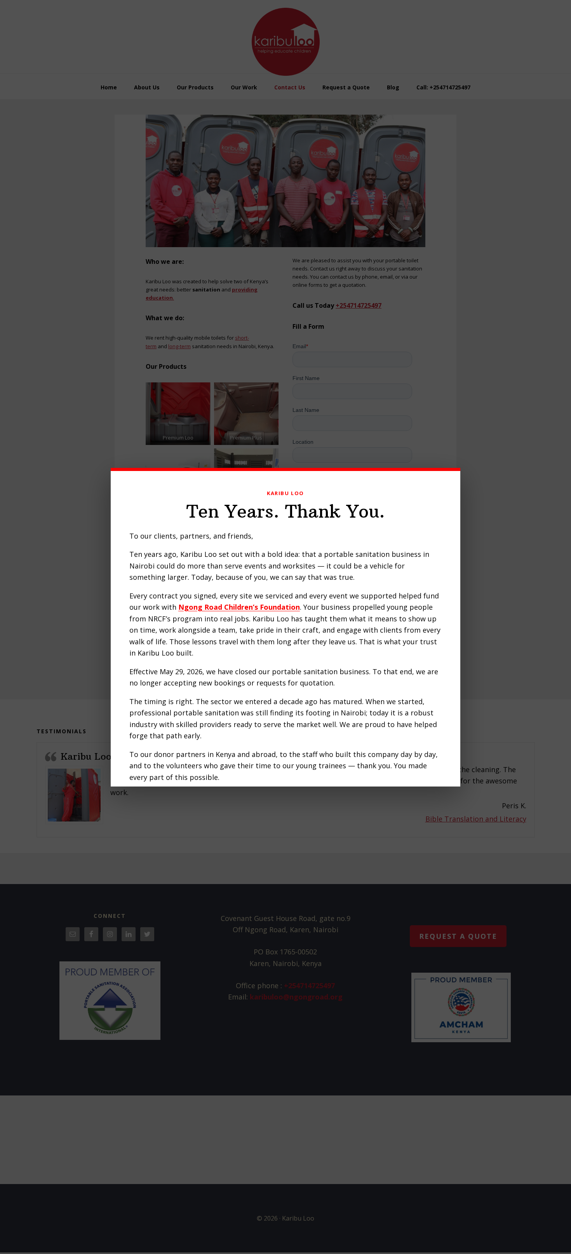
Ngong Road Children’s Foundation (239, 607)
